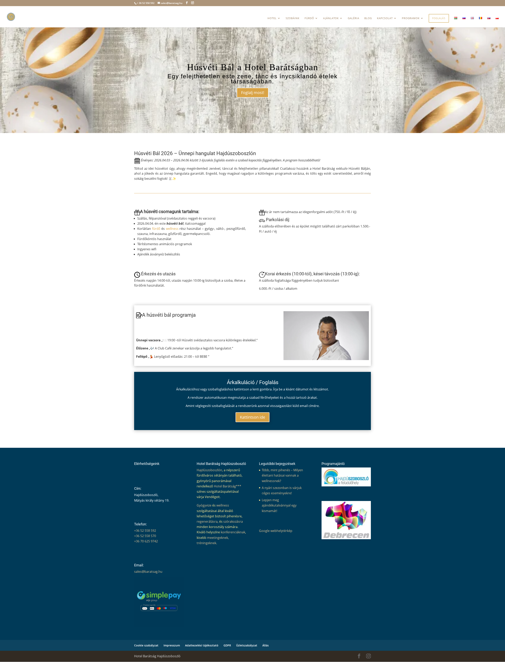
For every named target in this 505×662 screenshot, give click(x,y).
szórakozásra (233, 521)
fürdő (156, 228)
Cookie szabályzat (146, 645)
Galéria (353, 18)
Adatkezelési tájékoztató (201, 645)
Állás (265, 645)
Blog (368, 18)
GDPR (227, 645)
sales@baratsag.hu (148, 571)
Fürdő (309, 18)
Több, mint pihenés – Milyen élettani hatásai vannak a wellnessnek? (282, 475)
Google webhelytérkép (275, 531)
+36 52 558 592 (145, 530)
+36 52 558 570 (145, 536)
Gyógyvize (204, 505)
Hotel (272, 18)
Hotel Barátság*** (227, 486)
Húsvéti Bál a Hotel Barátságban (252, 67)
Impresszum (172, 645)
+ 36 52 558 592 (145, 3)
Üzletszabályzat (246, 645)
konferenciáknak (233, 532)
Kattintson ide (252, 417)
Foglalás (438, 18)
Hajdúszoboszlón (209, 470)
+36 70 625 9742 (146, 541)
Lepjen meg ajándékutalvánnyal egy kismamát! (279, 505)
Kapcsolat (385, 18)
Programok (411, 18)
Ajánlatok (331, 18)
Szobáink (292, 18)
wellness (172, 228)
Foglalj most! (252, 92)
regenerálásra (207, 521)
